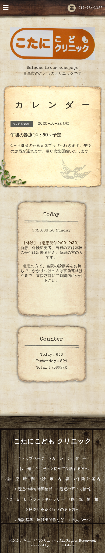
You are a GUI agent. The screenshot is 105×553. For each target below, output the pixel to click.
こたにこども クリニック (52, 442)
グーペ (55, 545)
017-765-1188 (90, 8)
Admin (70, 545)
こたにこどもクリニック (38, 541)
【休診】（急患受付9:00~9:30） (51, 243)
